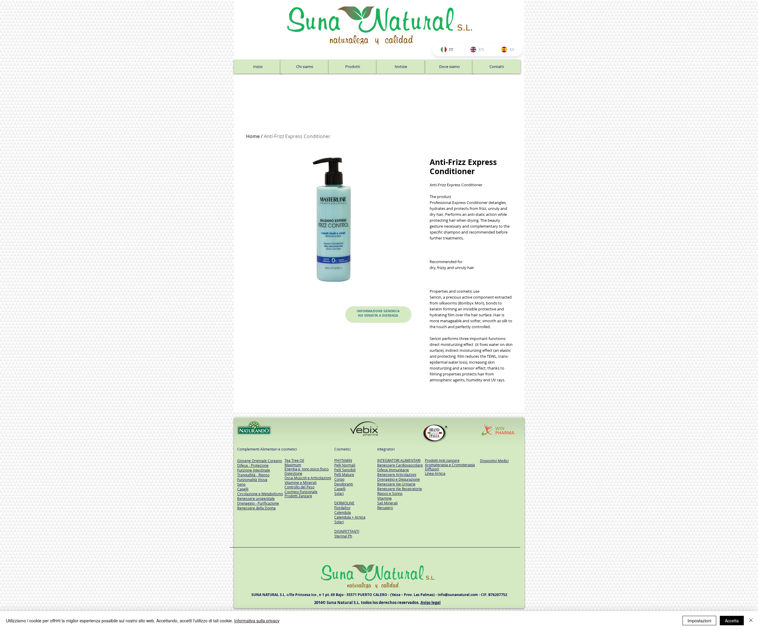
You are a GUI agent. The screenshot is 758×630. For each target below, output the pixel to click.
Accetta (732, 620)
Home (253, 136)
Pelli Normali (344, 465)
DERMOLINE (344, 503)
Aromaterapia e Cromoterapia (450, 464)
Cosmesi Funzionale (301, 491)
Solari (339, 493)
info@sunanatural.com (458, 594)
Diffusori (432, 469)
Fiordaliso (342, 507)
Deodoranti (343, 484)
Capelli (340, 488)
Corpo (339, 479)
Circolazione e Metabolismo (260, 493)
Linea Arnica (435, 473)
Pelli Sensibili (345, 469)
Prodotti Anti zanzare (442, 460)
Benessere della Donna (256, 508)
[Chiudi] (750, 620)
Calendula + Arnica (349, 517)
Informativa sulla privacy (257, 620)
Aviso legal (430, 602)
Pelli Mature (344, 474)
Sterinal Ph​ (343, 536)
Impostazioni (699, 620)
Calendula (342, 512)
